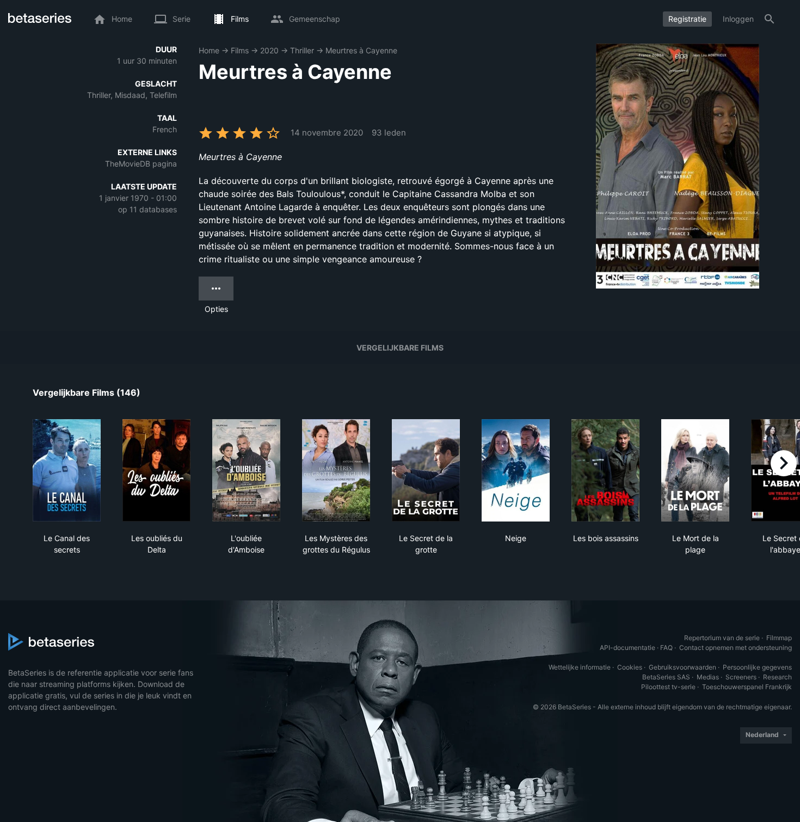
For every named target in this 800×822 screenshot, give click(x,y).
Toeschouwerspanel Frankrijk (747, 687)
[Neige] (516, 470)
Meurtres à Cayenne (361, 50)
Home (209, 50)
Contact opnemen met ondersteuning (735, 647)
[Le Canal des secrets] (67, 470)
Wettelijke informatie (580, 667)
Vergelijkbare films (400, 347)
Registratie (687, 18)
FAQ (666, 647)
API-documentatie (627, 647)
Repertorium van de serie (722, 638)
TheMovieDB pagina (141, 163)
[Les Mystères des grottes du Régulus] (336, 470)
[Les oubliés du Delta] (156, 470)
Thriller (302, 50)
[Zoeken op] (769, 19)
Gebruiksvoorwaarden (682, 667)
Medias (708, 677)
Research (777, 677)
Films (240, 50)
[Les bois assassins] (605, 470)
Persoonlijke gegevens (757, 667)
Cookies (629, 667)
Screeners (740, 677)
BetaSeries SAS (666, 677)
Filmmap (779, 638)
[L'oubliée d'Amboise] (246, 470)
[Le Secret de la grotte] (426, 470)
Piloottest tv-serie (668, 687)
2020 (269, 50)
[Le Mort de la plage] (695, 470)
